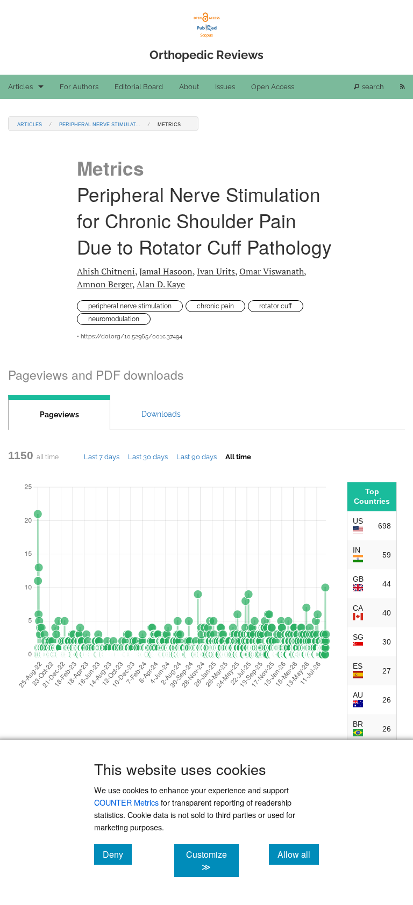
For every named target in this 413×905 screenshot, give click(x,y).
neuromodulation (113, 319)
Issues (225, 87)
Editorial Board (139, 87)
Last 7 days (101, 456)
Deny (117, 854)
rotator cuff (275, 306)
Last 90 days (196, 456)
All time (238, 456)
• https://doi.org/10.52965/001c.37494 (129, 336)
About (189, 87)
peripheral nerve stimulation (130, 306)
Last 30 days (148, 456)
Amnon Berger (104, 284)
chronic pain (215, 306)
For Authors (79, 87)
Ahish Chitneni (106, 271)
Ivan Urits (216, 271)
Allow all (298, 854)
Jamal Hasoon (166, 271)
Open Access (272, 87)
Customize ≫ (212, 860)
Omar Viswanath (271, 271)
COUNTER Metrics (126, 802)
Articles (20, 87)
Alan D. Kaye (161, 284)
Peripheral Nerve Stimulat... (99, 124)
